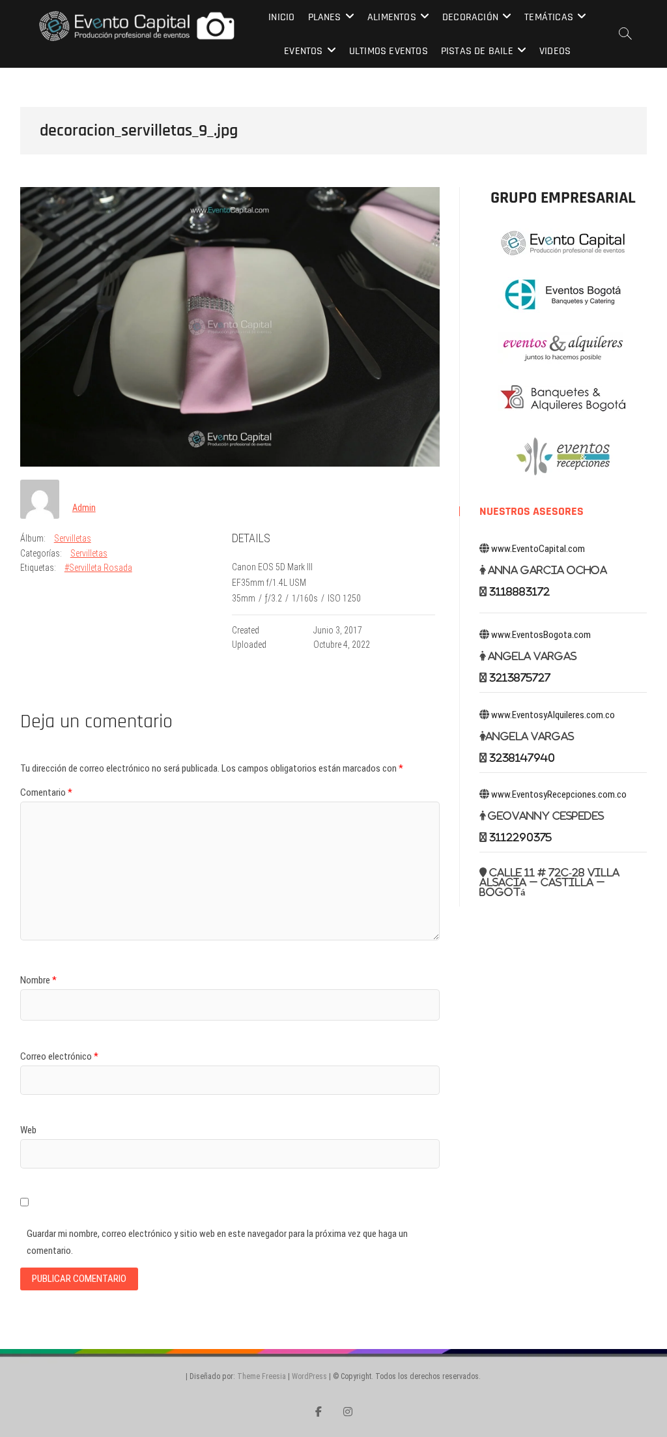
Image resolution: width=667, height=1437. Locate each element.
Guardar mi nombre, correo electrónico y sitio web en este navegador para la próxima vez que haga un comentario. (217, 1242)
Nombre (38, 980)
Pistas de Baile (477, 51)
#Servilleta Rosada (98, 567)
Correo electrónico (59, 1056)
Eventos (303, 51)
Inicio (281, 17)
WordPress (309, 1376)
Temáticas (548, 17)
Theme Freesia (261, 1376)
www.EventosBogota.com (541, 635)
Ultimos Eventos (388, 51)
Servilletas (72, 538)
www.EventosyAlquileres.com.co (553, 715)
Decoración (470, 17)
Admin (84, 507)
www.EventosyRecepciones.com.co (559, 794)
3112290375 (520, 837)
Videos (555, 51)
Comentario (46, 792)
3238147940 (522, 757)
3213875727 (519, 677)
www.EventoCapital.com (538, 549)
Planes (324, 17)
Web (28, 1130)
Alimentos (391, 17)
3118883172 (519, 591)
